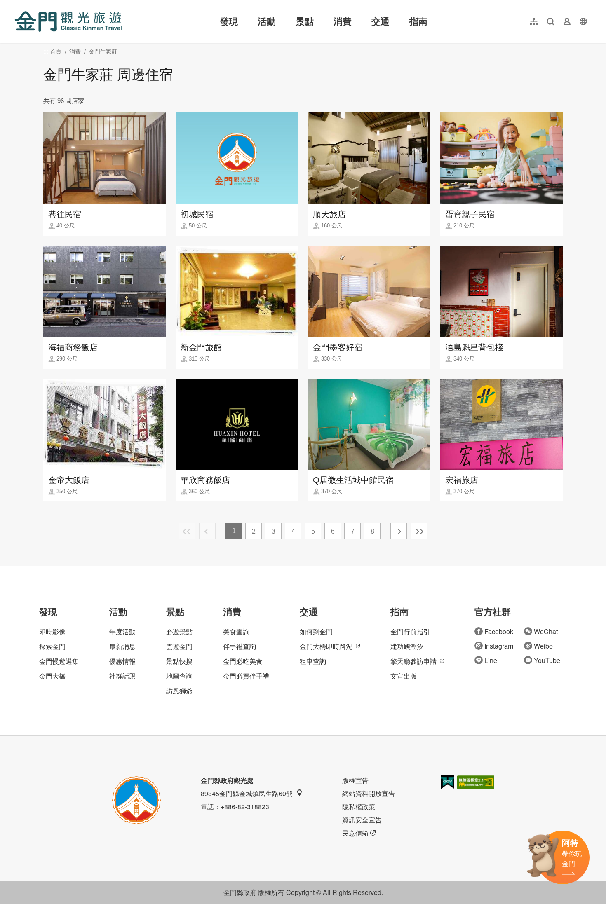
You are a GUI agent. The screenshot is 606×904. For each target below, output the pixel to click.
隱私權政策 (358, 806)
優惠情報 (122, 661)
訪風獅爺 (179, 691)
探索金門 (52, 646)
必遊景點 (179, 631)
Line (490, 660)
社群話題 (122, 676)
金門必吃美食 (243, 661)
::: (16, 4)
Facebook (498, 631)
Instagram (498, 646)
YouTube (547, 660)
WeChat (546, 631)
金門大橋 (52, 676)
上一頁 (207, 531)
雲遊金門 (179, 646)
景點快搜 (179, 661)
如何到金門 (316, 631)
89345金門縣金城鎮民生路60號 (247, 793)
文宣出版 (403, 676)
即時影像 (52, 631)
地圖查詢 (179, 676)
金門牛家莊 (103, 51)
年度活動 (122, 631)
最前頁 (187, 531)
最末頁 (419, 531)
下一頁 (398, 531)
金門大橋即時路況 (326, 646)
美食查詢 (236, 631)
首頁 (55, 51)
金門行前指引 (410, 631)
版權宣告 (355, 780)
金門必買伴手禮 (246, 676)
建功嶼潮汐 (406, 646)
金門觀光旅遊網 (68, 21)
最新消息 (122, 646)
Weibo (543, 646)
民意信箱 (355, 833)
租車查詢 (313, 661)
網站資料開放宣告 (368, 793)
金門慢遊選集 (59, 661)
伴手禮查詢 (239, 646)
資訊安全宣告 (362, 819)
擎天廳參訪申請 (413, 661)
